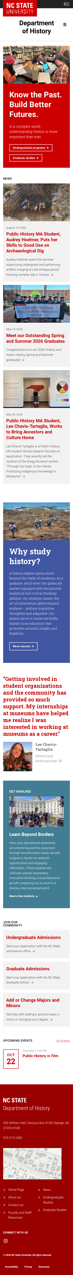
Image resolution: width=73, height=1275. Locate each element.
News (47, 1190)
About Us (14, 1197)
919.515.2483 (12, 1138)
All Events (63, 1041)
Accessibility (11, 1266)
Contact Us (15, 1205)
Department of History (36, 27)
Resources (44, 1266)
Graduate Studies (55, 1210)
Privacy (28, 1266)
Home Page (16, 1190)
